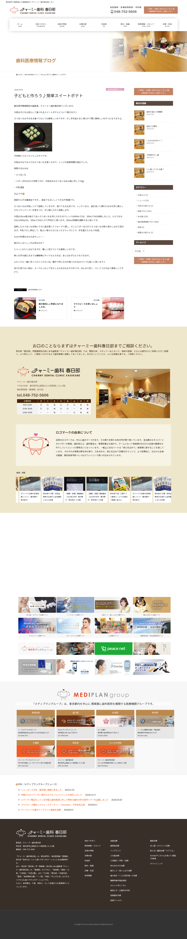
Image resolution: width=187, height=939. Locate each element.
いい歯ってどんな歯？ (155, 169)
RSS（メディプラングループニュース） (38, 784)
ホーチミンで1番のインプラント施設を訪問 (41, 809)
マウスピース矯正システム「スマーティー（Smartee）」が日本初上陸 (53, 804)
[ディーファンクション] (113, 667)
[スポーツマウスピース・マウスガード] (75, 648)
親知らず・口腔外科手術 (120, 890)
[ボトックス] (152, 648)
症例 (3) (141, 227)
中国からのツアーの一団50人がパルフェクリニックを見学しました (51, 794)
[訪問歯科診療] (37, 648)
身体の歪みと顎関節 (154, 112)
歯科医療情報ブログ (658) (148, 221)
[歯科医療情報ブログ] (25, 308)
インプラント (115, 850)
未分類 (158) (143, 216)
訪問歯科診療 (115, 895)
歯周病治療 (114, 845)
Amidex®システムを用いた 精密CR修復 (163, 857)
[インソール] (152, 667)
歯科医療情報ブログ (115, 89)
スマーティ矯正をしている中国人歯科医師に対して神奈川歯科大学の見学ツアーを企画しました (64, 799)
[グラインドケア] (75, 667)
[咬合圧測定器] (37, 667)
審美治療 (153, 840)
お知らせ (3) (143, 195)
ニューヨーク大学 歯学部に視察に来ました (41, 789)
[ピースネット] (113, 648)
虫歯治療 (113, 840)
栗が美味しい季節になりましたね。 (51, 305)
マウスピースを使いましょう (86, 305)
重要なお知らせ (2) (145, 232)
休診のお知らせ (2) (145, 205)
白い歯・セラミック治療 (160, 845)
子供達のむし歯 (152, 155)
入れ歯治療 (114, 855)
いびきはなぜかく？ (154, 140)
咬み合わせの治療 (117, 865)
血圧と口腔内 (151, 126)
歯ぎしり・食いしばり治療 (121, 870)
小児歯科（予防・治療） (120, 860)
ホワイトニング (156, 863)
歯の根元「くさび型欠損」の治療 (123, 875)
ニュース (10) (143, 200)
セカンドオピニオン (118, 885)
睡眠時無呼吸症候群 (118, 880)
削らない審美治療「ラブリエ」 (162, 850)
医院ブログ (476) (145, 211)
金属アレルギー (116, 900)
